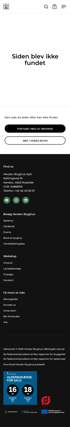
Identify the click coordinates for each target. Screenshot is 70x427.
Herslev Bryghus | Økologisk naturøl (44, 349)
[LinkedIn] (25, 200)
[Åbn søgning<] (46, 7)
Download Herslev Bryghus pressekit (24, 364)
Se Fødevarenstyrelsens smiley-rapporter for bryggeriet (34, 354)
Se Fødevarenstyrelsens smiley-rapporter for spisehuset (34, 358)
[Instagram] (16, 200)
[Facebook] (6, 200)
